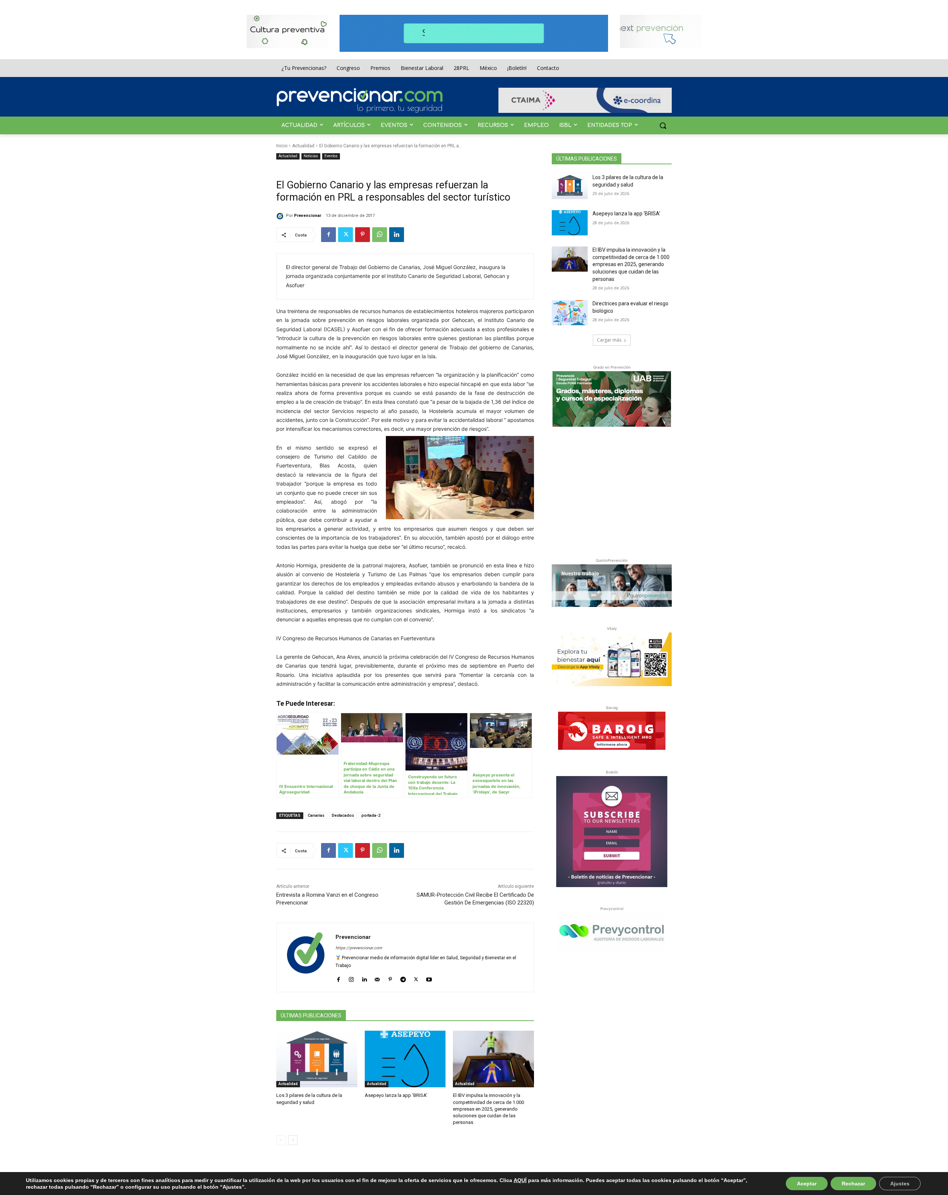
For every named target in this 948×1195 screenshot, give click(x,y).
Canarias (316, 815)
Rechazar (853, 1183)
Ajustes (899, 1183)
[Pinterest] (362, 234)
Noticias (311, 156)
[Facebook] (328, 234)
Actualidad (303, 145)
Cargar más (609, 340)
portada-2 (370, 815)
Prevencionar (307, 215)
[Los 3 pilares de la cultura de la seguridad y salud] (316, 1059)
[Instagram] (351, 977)
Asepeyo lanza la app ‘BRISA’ (396, 1095)
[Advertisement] (611, 490)
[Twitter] (345, 234)
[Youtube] (429, 977)
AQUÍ (520, 1180)
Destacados (343, 815)
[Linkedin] (396, 234)
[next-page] (292, 1140)
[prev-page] (281, 1140)
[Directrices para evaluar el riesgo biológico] (570, 312)
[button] (663, 125)
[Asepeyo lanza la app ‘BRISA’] (405, 1059)
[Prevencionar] (359, 100)
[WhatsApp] (379, 234)
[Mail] (377, 977)
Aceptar (807, 1183)
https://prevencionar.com (359, 948)
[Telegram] (403, 977)
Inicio (281, 145)
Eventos (331, 156)
